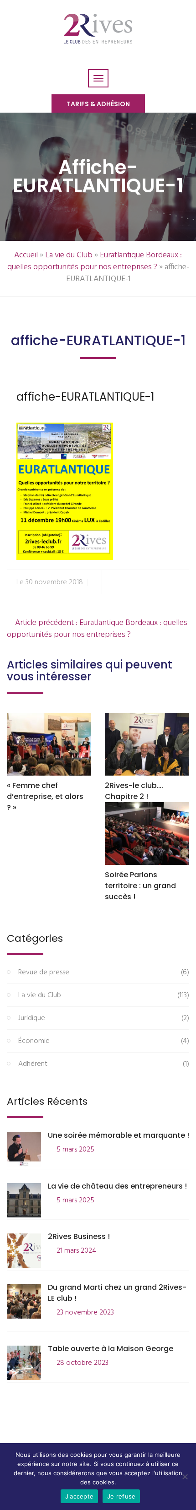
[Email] (178, 582)
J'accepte (79, 1496)
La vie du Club (69, 255)
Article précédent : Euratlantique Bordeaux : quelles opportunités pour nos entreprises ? (97, 628)
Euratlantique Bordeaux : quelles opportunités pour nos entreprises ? (94, 261)
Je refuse (121, 1496)
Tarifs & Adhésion (98, 104)
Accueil (26, 255)
